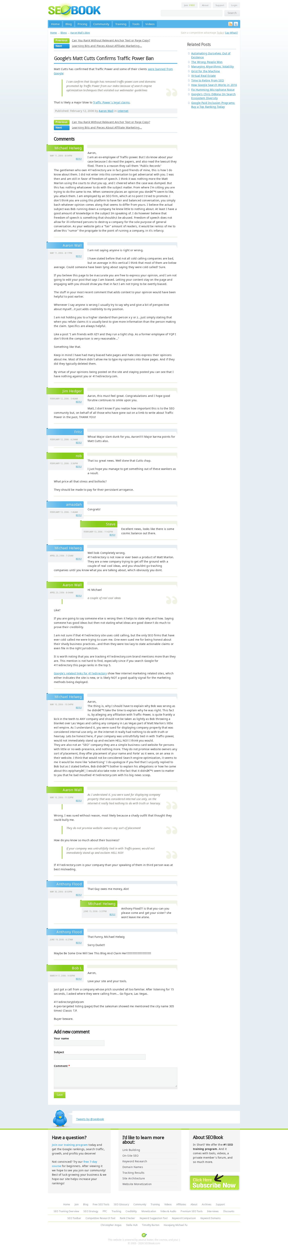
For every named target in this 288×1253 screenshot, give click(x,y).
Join (189, 5)
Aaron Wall (106, 111)
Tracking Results (133, 1172)
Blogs (64, 32)
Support (220, 5)
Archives (206, 1204)
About (205, 5)
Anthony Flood (69, 932)
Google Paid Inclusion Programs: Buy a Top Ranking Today (213, 105)
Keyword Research (134, 1161)
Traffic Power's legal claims (111, 102)
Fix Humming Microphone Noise (213, 89)
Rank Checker (127, 1218)
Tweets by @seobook (90, 1119)
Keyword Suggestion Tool (154, 1218)
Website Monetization (137, 1184)
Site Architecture (133, 1178)
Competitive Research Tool (100, 1218)
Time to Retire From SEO (207, 80)
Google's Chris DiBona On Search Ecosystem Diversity (213, 96)
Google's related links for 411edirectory (80, 673)
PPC (105, 1211)
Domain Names (132, 1167)
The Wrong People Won (207, 62)
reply (79, 158)
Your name (61, 1038)
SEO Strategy (90, 1211)
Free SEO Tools (101, 1204)
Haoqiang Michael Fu (175, 1225)
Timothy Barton (150, 1225)
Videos (150, 24)
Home (55, 24)
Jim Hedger (72, 391)
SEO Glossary (121, 1204)
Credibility (131, 1211)
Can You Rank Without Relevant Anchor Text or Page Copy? (111, 40)
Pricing (82, 24)
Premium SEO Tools (191, 1211)
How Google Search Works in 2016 (214, 85)
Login (234, 5)
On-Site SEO (130, 1155)
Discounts (228, 1211)
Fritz (78, 431)
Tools (135, 24)
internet (123, 111)
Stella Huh (132, 1225)
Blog (68, 24)
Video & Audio (168, 1211)
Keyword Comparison (184, 1218)
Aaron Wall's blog (80, 32)
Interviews (213, 1211)
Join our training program (70, 1145)
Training (120, 24)
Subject (59, 1052)
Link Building (131, 1150)
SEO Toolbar (74, 1218)
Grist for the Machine (205, 71)
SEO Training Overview (66, 1211)
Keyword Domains (210, 1218)
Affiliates (181, 1204)
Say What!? (231, 32)
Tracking (116, 1211)
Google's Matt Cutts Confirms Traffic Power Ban (104, 58)
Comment (62, 1066)
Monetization (148, 1211)
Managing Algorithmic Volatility (212, 66)
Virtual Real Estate (203, 76)
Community (101, 24)
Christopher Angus (111, 1225)
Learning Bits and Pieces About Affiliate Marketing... (107, 46)
